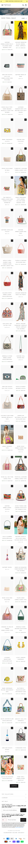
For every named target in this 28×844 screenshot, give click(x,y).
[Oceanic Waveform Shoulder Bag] (7, 645)
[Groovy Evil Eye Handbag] (20, 707)
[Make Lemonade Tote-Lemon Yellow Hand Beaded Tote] (20, 185)
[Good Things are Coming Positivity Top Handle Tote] (20, 494)
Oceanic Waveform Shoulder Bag (7, 659)
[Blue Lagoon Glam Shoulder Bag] (7, 706)
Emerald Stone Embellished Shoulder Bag (7, 358)
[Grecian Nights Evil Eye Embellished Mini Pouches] (7, 62)
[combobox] (4, 820)
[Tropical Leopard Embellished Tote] (20, 465)
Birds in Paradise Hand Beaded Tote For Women (21, 569)
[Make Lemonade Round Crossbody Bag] (7, 676)
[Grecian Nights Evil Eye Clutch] (7, 374)
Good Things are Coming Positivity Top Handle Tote (21, 508)
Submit (23, 810)
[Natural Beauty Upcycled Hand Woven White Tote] (20, 524)
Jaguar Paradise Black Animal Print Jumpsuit (20, 44)
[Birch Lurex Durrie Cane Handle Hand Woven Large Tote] (7, 248)
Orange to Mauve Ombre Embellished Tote (7, 629)
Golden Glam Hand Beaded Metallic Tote (7, 417)
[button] (23, 5)
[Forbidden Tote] (20, 735)
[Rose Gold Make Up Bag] (7, 156)
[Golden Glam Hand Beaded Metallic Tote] (7, 403)
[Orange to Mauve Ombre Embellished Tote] (7, 615)
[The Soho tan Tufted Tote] (7, 311)
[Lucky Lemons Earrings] (20, 645)
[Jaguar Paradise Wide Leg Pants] (20, 281)
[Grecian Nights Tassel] (7, 735)
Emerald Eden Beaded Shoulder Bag (21, 629)
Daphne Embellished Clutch (7, 508)
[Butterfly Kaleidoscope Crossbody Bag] (20, 676)
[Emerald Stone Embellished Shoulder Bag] (7, 344)
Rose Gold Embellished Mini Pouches (20, 448)
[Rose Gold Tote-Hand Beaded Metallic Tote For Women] (7, 95)
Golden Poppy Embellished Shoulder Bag (7, 295)
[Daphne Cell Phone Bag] (20, 344)
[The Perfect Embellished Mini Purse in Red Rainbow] (7, 185)
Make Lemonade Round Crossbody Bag (7, 690)
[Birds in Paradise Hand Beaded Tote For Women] (20, 555)
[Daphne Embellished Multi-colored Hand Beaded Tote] (7, 30)
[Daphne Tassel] (7, 555)
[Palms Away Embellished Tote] (20, 586)
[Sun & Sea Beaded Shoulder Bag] (7, 764)
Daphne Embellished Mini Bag (20, 231)
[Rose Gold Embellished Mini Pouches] (20, 434)
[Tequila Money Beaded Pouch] (20, 374)
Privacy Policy (18, 827)
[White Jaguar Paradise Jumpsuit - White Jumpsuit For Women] (20, 311)
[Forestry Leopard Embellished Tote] (20, 156)
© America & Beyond (14, 830)
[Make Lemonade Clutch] (7, 127)
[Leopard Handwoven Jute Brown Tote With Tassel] (20, 95)
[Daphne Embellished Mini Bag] (20, 217)
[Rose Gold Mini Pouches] (7, 586)
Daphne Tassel (7, 567)
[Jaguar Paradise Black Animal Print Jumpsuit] (20, 30)
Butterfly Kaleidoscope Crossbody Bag (20, 690)
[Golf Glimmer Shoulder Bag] (7, 524)
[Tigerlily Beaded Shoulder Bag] (20, 248)
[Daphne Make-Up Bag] (20, 62)
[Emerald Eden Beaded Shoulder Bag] (20, 615)
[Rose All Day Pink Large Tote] (7, 465)
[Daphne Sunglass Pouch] (7, 217)
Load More (14, 785)
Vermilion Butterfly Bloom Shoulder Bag (21, 417)
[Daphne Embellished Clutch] (7, 494)
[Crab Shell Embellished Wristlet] (20, 764)
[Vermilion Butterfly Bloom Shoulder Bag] (20, 403)
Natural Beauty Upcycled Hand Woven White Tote (21, 538)
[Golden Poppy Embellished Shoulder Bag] (7, 281)
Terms (22, 827)
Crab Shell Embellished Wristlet (21, 778)
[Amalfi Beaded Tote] (7, 434)
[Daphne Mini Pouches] (20, 127)
